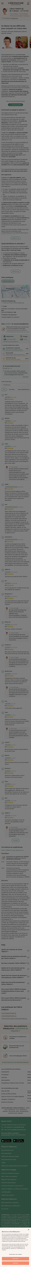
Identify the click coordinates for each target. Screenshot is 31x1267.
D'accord (15, 1263)
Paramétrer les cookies (15, 1254)
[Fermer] (28, 1229)
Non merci (15, 1258)
